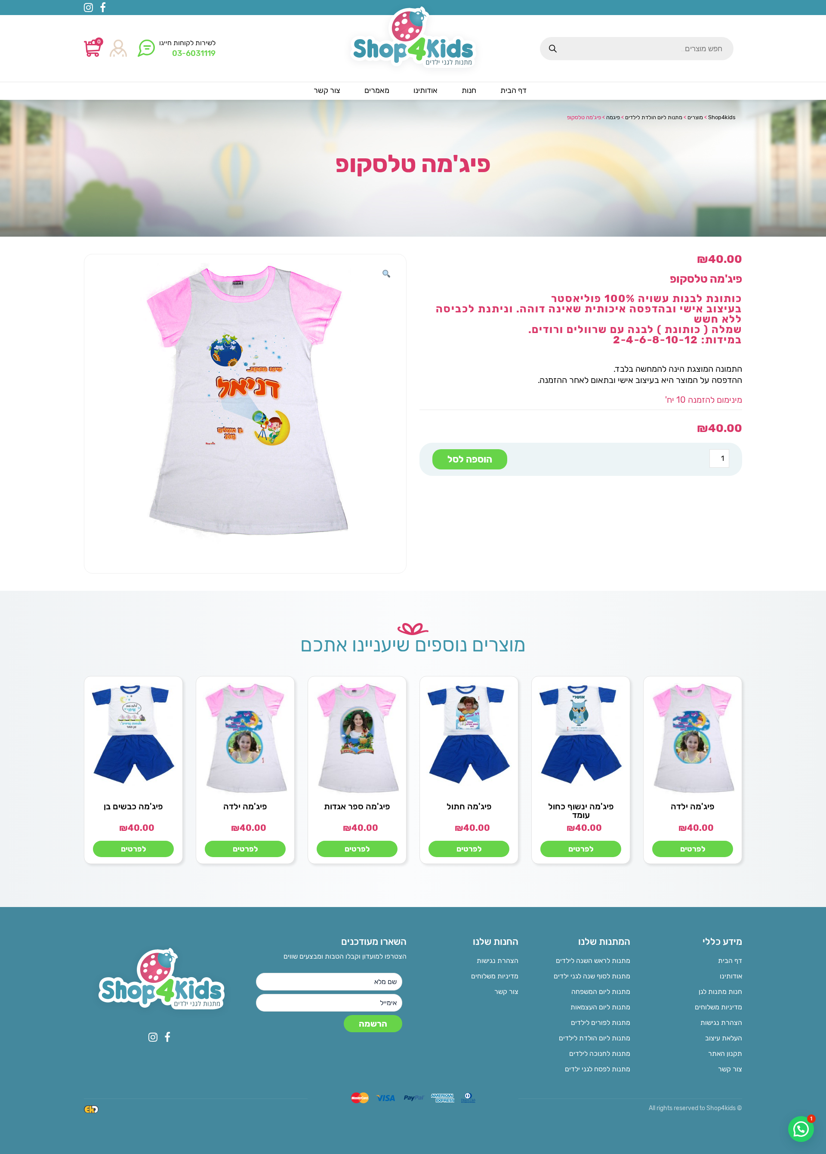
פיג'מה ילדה (693, 806)
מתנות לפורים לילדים (600, 1022)
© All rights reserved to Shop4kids (695, 1108)
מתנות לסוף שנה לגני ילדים (592, 976)
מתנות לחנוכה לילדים (599, 1053)
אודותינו (731, 976)
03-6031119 (194, 53)
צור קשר (730, 1069)
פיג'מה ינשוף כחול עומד (581, 810)
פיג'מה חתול (469, 806)
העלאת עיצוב (723, 1038)
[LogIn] (118, 49)
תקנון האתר (725, 1053)
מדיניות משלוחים (718, 1007)
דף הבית (730, 961)
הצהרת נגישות (721, 1022)
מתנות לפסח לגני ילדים (597, 1069)
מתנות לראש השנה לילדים (593, 961)
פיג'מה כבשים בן (133, 806)
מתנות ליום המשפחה (600, 991)
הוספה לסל (469, 459)
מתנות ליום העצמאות (600, 1007)
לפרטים (693, 849)
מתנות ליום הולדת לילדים (594, 1038)
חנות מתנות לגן (720, 991)
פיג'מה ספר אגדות (357, 806)
